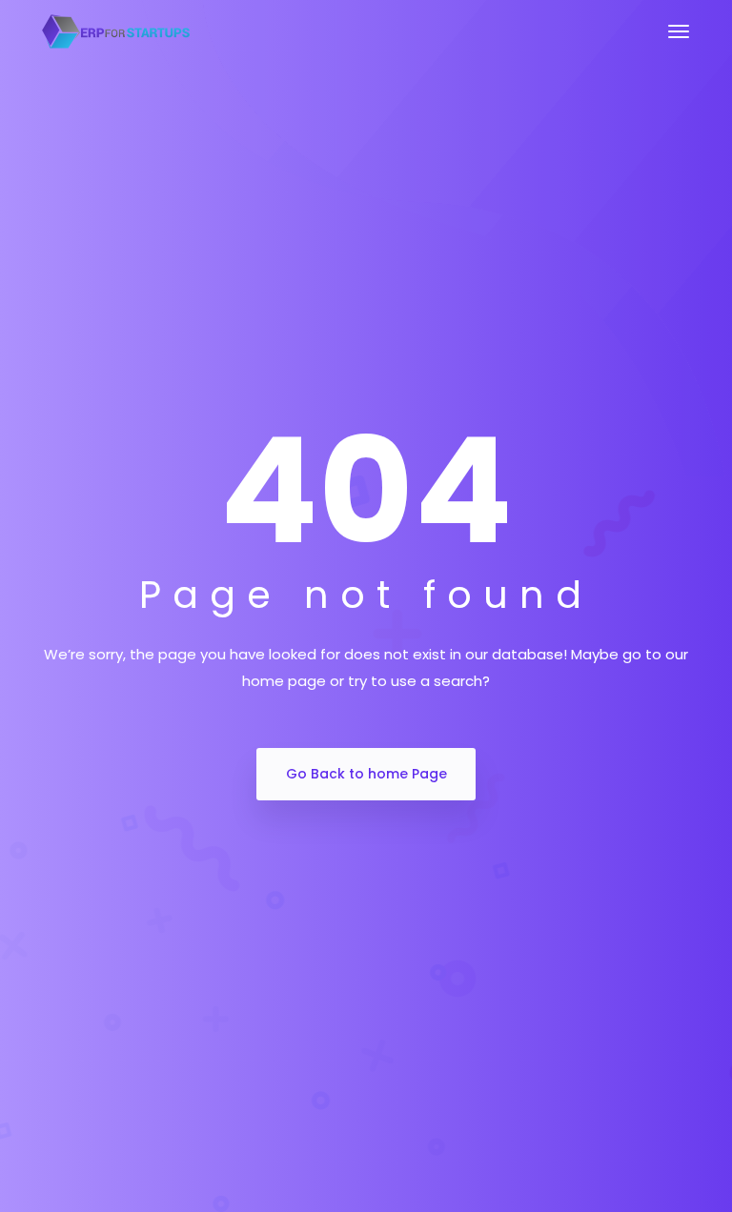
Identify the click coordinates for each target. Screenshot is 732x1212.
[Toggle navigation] (678, 41)
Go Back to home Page (366, 773)
